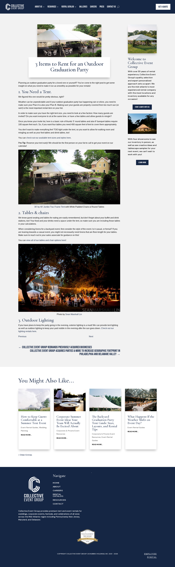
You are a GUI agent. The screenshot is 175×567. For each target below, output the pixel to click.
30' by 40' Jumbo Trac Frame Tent (49, 207)
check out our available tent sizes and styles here (48, 138)
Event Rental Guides (29, 427)
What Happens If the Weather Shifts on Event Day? (141, 420)
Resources (52, 6)
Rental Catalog (67, 6)
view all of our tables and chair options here (46, 240)
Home (56, 483)
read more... (26, 435)
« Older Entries (25, 455)
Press (102, 6)
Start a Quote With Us (142, 107)
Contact (58, 504)
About (57, 487)
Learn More (142, 162)
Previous (22, 336)
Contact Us (111, 6)
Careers (93, 6)
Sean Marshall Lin (73, 314)
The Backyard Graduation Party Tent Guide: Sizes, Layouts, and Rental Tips (104, 423)
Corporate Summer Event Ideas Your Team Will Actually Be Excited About (68, 421)
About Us (38, 6)
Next (91, 336)
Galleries (83, 6)
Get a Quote (163, 6)
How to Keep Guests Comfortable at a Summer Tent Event (34, 420)
